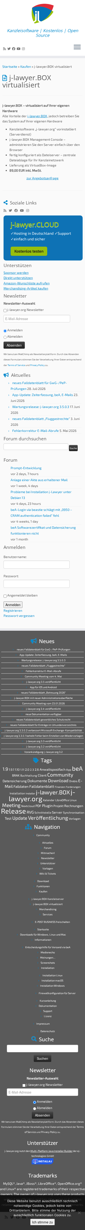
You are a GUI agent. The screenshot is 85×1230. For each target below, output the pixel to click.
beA (77, 768)
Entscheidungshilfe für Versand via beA (47, 947)
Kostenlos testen (28, 251)
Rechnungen (73, 806)
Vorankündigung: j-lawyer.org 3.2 (43, 751)
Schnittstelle (42, 812)
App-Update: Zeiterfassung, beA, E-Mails (42, 395)
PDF (38, 806)
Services (48, 914)
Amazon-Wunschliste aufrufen (27, 283)
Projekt (58, 806)
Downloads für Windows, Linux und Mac (43, 934)
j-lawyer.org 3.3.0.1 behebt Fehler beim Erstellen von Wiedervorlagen (43, 735)
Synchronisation (73, 812)
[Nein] (79, 1212)
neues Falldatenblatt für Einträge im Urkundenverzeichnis (43, 724)
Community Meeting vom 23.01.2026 (43, 703)
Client (42, 775)
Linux (73, 800)
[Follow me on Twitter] (9, 49)
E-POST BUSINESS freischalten (52, 921)
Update (19, 818)
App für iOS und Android (43, 687)
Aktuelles (47, 842)
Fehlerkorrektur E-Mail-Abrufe (35, 431)
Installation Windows (52, 985)
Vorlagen (75, 818)
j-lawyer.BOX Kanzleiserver (48, 898)
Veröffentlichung (48, 818)
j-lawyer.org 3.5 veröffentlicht (43, 681)
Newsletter (47, 858)
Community (60, 774)
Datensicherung (15, 781)
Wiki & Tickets (47, 873)
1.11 (22, 769)
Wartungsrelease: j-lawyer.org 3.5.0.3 (40, 407)
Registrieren (13, 610)
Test (8, 818)
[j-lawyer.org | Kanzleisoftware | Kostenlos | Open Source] (42, 14)
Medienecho (48, 952)
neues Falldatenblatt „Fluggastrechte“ (41, 419)
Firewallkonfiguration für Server (57, 993)
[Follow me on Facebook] (14, 49)
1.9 (5, 769)
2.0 (27, 769)
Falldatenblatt (41, 786)
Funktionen (43, 886)
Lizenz (48, 1016)
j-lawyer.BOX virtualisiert (48, 904)
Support (47, 1010)
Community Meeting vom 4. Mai (43, 676)
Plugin (47, 805)
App (68, 769)
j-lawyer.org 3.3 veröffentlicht (43, 741)
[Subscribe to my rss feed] (5, 49)
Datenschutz (47, 1031)
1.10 (17, 769)
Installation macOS (52, 980)
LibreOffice (62, 800)
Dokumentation (48, 1005)
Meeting (11, 805)
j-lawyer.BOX (37, 116)
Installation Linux (52, 975)
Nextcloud (28, 805)
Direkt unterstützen (18, 278)
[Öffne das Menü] (77, 47)
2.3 (32, 769)
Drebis (73, 781)
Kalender (49, 800)
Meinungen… (47, 957)
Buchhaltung (28, 775)
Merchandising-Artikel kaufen (26, 288)
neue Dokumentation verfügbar (43, 714)
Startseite (9, 66)
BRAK (16, 775)
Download (58, 780)
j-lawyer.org (42, 795)
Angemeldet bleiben (22, 595)
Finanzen (60, 786)
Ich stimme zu (42, 1222)
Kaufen (25, 66)
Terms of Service (16, 365)
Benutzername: (15, 557)
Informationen (43, 939)
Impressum (43, 1023)
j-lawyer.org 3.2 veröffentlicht (43, 746)
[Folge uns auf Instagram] (24, 49)
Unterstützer (47, 863)
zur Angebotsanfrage (42, 178)
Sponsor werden (16, 273)
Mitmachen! (48, 852)
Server (57, 812)
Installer (30, 793)
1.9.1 (11, 769)
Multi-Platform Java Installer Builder (51, 1150)
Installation (17, 793)
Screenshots (48, 962)
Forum (47, 847)
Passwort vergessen (19, 616)
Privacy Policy (37, 365)
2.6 (37, 769)
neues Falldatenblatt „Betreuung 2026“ (43, 692)
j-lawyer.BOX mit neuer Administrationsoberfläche (43, 697)
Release (13, 811)
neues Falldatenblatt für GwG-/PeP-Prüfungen (43, 649)
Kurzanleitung (48, 1000)
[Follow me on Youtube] (19, 49)
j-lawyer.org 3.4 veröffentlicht (43, 708)
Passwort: (11, 576)
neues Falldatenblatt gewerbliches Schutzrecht (43, 719)
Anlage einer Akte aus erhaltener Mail (39, 480)
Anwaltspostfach (52, 769)
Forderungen (73, 786)
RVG (30, 812)
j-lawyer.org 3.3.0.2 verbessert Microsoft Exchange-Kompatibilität (43, 730)
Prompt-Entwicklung (26, 468)
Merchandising (47, 909)
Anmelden (13, 604)
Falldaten (21, 786)
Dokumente (37, 780)
